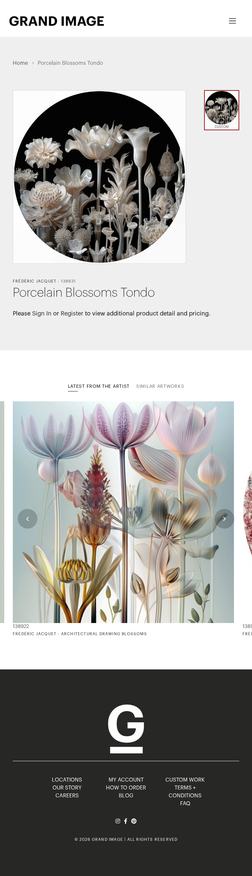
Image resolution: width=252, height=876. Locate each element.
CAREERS (67, 795)
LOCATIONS (67, 780)
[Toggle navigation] (232, 21)
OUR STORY (67, 787)
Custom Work (185, 780)
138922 (21, 626)
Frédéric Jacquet (34, 281)
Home (20, 63)
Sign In (42, 313)
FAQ (185, 803)
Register (72, 313)
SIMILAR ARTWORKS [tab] (160, 386)
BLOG (126, 795)
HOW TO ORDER (126, 787)
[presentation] (27, 519)
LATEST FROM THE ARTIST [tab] (99, 386)
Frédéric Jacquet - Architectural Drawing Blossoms (80, 634)
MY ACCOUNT (126, 780)
